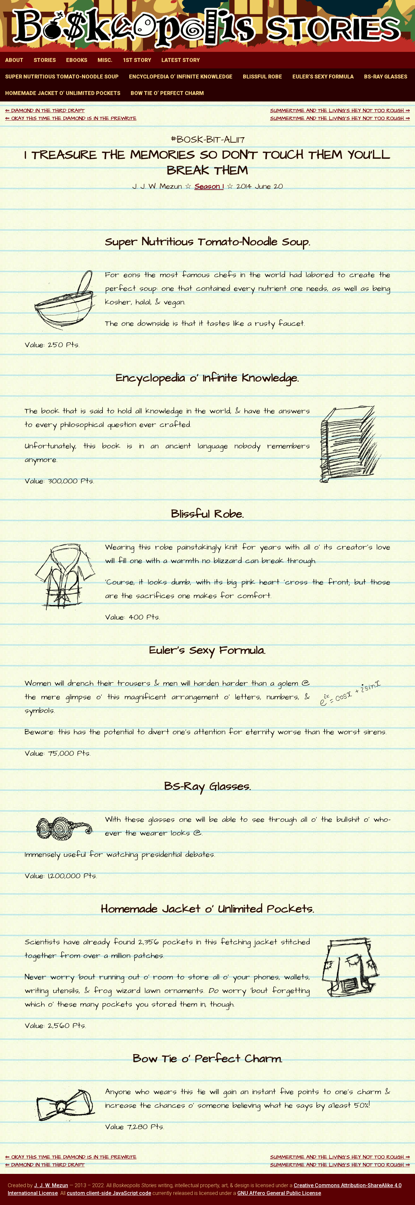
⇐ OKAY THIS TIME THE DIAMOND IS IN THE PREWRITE (70, 118)
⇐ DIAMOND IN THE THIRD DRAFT (45, 110)
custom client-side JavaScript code (109, 1193)
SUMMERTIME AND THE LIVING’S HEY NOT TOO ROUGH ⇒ (340, 110)
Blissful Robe (262, 77)
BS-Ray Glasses (385, 77)
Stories (45, 60)
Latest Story (180, 60)
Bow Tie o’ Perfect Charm (167, 93)
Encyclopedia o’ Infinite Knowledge (180, 77)
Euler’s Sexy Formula (323, 77)
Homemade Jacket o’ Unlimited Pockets (62, 93)
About (14, 60)
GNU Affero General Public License (279, 1193)
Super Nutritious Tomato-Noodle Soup (62, 77)
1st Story (137, 60)
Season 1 (209, 186)
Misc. (105, 60)
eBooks (76, 60)
